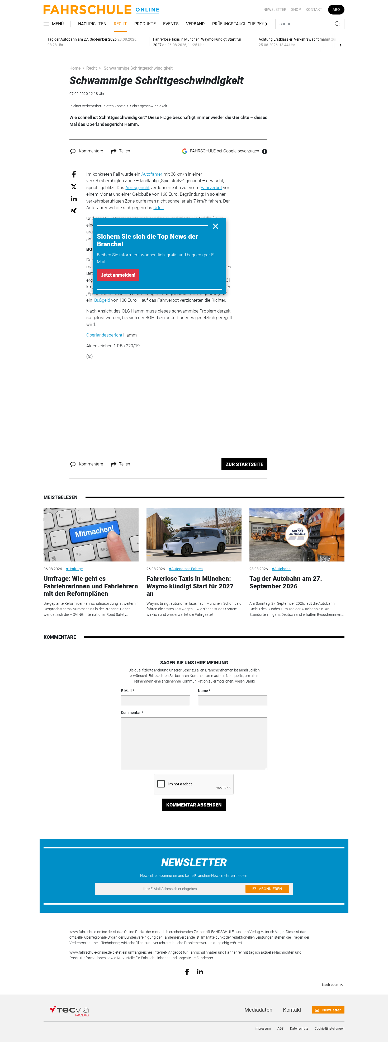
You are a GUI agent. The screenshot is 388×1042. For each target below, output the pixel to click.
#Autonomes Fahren (186, 569)
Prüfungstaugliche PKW (239, 23)
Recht (120, 23)
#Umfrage (74, 569)
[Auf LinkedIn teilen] (74, 198)
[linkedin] (200, 971)
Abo (336, 9)
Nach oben (330, 985)
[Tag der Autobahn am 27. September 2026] (296, 534)
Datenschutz (299, 1028)
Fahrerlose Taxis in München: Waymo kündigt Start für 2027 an (190, 586)
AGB (280, 1028)
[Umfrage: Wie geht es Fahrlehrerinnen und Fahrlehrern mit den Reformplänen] (91, 534)
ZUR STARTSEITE (244, 464)
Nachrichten (92, 23)
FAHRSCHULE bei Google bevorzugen (224, 150)
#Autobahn (281, 569)
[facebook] (187, 971)
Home (75, 68)
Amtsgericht (137, 187)
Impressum (263, 1028)
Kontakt (314, 9)
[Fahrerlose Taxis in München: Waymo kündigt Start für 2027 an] (194, 534)
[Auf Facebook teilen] (74, 174)
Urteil (158, 207)
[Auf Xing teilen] (74, 210)
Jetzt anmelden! (118, 275)
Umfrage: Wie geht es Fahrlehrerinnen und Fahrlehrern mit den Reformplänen (91, 586)
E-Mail (126, 691)
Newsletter (274, 9)
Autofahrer (151, 174)
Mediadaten (258, 1010)
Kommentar (131, 712)
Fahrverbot (211, 187)
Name (203, 691)
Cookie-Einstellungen (329, 1028)
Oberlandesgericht (104, 335)
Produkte (145, 23)
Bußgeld (102, 300)
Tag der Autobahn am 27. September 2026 (285, 582)
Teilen (124, 150)
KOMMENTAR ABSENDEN (194, 805)
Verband (195, 23)
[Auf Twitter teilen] (74, 187)
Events (171, 23)
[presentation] (340, 45)
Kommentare (91, 150)
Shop (296, 9)
